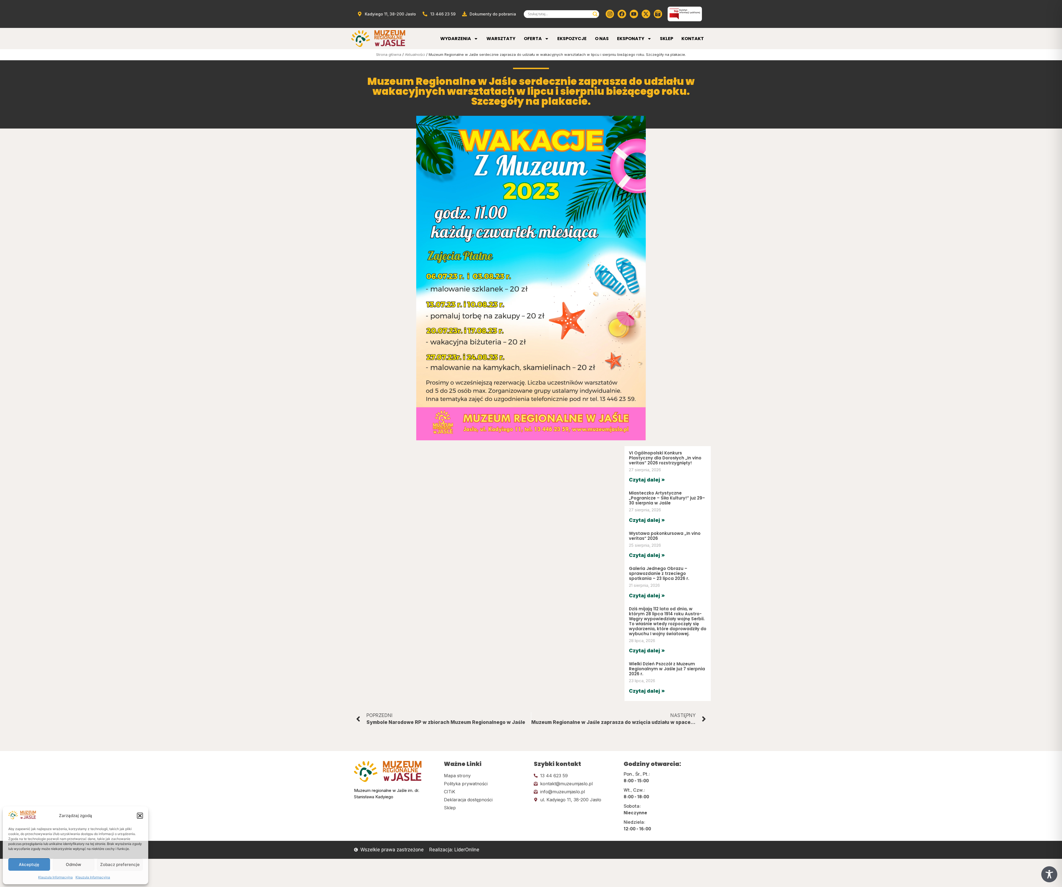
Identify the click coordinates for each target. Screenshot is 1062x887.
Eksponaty (630, 38)
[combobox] (559, 14)
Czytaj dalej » (647, 480)
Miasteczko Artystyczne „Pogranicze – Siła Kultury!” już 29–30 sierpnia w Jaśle (667, 498)
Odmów (73, 864)
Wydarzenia (455, 38)
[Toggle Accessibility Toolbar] (1049, 874)
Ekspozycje (572, 38)
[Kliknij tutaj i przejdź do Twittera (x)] (646, 14)
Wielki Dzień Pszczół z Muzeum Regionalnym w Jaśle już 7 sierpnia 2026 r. (667, 669)
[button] (140, 815)
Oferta (533, 38)
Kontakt (692, 38)
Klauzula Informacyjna (55, 877)
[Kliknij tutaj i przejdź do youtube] (634, 14)
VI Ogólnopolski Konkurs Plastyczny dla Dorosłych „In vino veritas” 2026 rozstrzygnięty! (665, 458)
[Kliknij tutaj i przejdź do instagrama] (610, 14)
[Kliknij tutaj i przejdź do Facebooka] (622, 14)
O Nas (602, 38)
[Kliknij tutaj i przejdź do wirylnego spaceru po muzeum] (658, 14)
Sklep (666, 38)
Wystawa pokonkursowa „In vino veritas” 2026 (665, 535)
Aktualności (415, 54)
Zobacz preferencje (120, 864)
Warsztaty (501, 38)
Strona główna (388, 54)
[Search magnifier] (595, 14)
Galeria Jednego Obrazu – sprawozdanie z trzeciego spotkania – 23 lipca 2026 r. (659, 573)
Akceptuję (29, 864)
